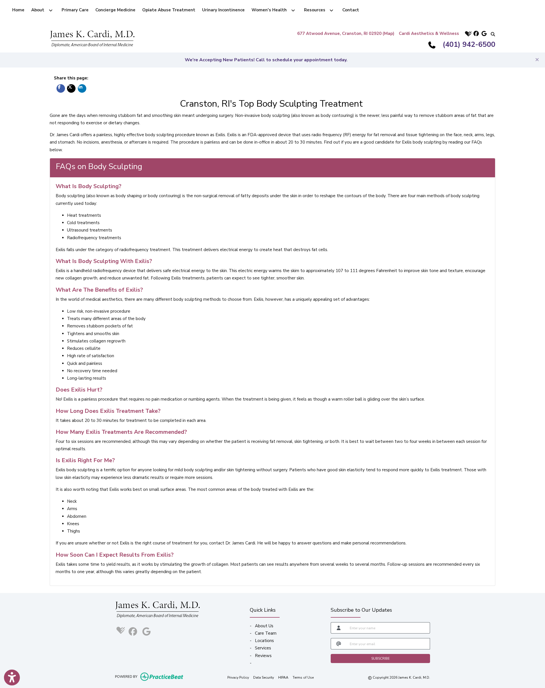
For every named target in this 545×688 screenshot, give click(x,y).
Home (18, 10)
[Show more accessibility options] (12, 677)
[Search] (491, 33)
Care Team (265, 633)
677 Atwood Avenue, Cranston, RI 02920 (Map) (345, 33)
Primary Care (75, 10)
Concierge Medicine (115, 10)
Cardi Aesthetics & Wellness (429, 33)
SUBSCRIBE (380, 658)
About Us (264, 626)
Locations (264, 640)
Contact (350, 10)
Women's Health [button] (270, 10)
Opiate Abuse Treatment (168, 10)
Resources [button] (316, 10)
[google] (483, 33)
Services (263, 648)
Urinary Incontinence (223, 10)
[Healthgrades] (467, 33)
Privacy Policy (238, 677)
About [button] (39, 10)
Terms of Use (303, 677)
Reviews (263, 655)
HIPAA (283, 677)
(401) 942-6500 (469, 44)
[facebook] (475, 33)
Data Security (263, 677)
